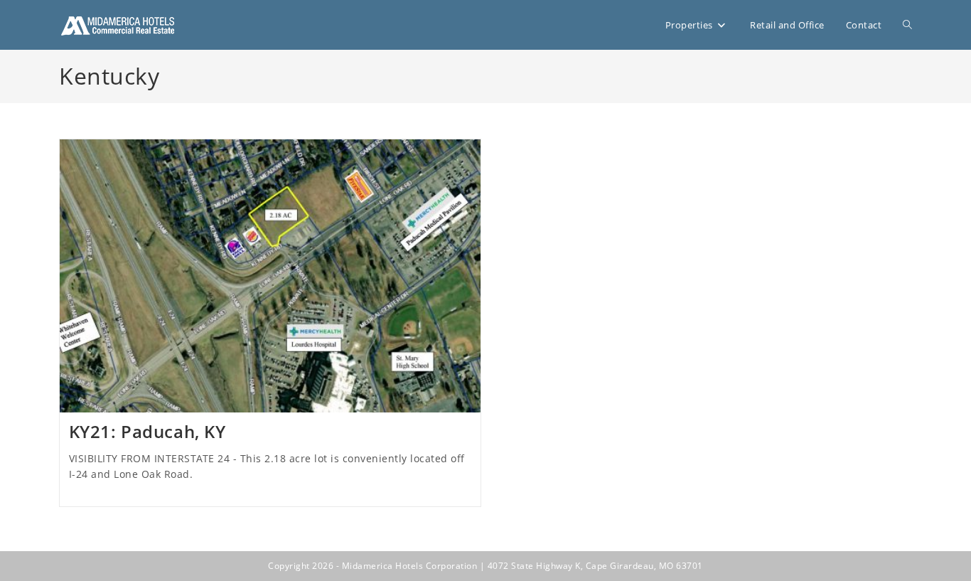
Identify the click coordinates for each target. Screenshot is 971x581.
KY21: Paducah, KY (147, 431)
